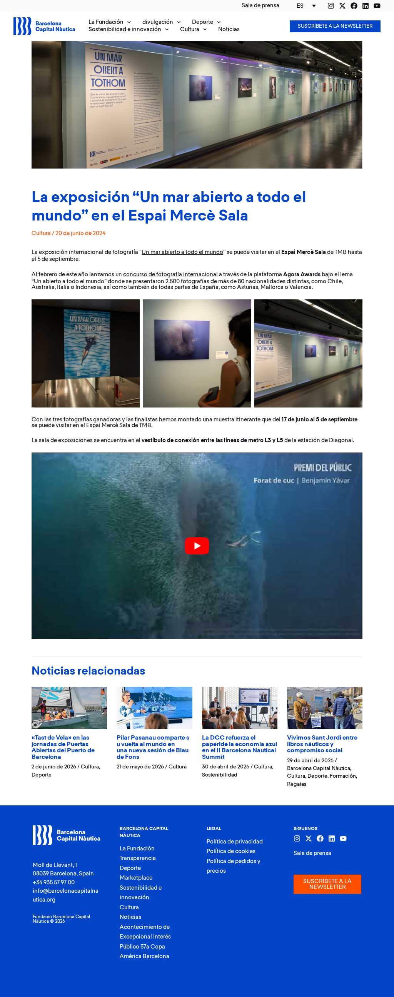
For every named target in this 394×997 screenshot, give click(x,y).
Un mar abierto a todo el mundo (182, 252)
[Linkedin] (365, 5)
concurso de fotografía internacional (170, 274)
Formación (343, 776)
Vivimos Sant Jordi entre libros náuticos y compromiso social (322, 744)
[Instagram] (330, 5)
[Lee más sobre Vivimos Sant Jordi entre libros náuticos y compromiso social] (324, 708)
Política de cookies (231, 851)
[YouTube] (377, 5)
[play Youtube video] (197, 546)
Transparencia (138, 858)
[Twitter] (342, 5)
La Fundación (137, 849)
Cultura (41, 233)
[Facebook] (354, 5)
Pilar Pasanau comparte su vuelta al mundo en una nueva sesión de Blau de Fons (153, 747)
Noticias (130, 917)
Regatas (296, 784)
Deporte (42, 775)
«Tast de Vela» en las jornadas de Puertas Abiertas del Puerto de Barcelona (63, 747)
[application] (127, 22)
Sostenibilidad (219, 775)
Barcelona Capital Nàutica (318, 768)
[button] (110, 22)
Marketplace (136, 878)
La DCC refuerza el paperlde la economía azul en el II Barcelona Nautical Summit (239, 747)
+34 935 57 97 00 (54, 882)
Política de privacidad (235, 842)
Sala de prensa (312, 853)
